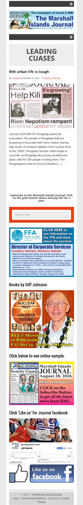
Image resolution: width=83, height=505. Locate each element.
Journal (15, 78)
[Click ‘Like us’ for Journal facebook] (41, 450)
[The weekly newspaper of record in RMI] (41, 20)
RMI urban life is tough (29, 71)
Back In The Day (53, 78)
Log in (16, 498)
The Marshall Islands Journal (46, 494)
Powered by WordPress (34, 498)
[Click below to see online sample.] (41, 383)
